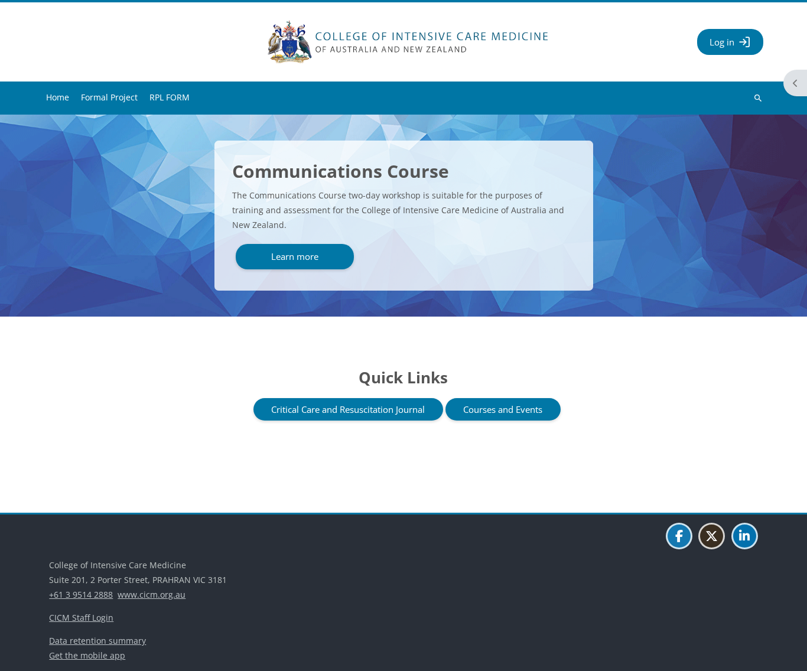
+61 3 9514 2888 (81, 594)
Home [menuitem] (57, 97)
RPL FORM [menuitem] (169, 97)
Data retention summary (97, 640)
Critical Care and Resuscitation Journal (348, 409)
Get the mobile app (87, 655)
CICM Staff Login (81, 617)
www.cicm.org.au (152, 594)
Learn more (294, 256)
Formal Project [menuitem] (109, 97)
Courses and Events (502, 409)
